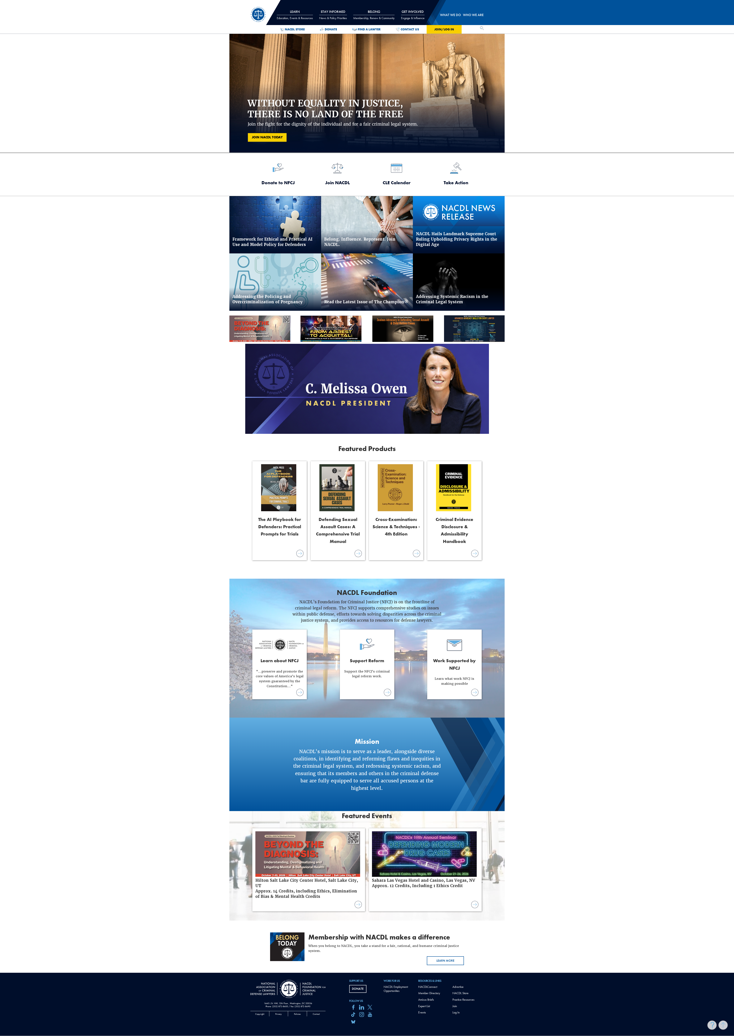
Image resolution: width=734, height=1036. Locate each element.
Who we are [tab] (473, 15)
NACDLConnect (427, 987)
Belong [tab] (374, 14)
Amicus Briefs (426, 1000)
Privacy (278, 1014)
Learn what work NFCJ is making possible (454, 672)
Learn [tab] (295, 14)
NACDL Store (295, 29)
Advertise (458, 987)
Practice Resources (463, 1000)
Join (454, 1006)
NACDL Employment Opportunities (396, 989)
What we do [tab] (450, 15)
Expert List (424, 1006)
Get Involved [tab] (413, 14)
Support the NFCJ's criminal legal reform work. (367, 668)
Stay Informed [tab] (333, 14)
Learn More (445, 961)
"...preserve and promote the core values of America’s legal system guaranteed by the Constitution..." (280, 673)
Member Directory (429, 993)
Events (422, 1012)
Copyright (259, 1014)
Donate (331, 29)
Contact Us (410, 29)
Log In (456, 1012)
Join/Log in (444, 29)
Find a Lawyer (369, 29)
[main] (367, 486)
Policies (297, 1014)
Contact (316, 1014)
